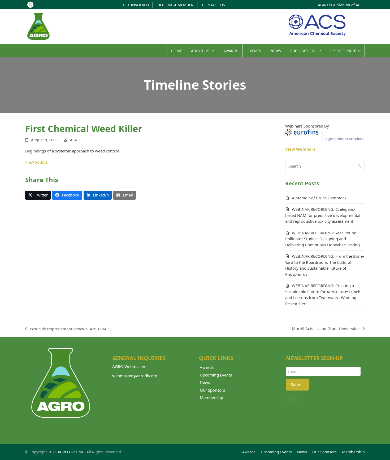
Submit (297, 384)
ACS (359, 4)
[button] (38, 195)
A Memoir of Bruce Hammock (319, 197)
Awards (207, 367)
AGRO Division (70, 451)
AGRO (75, 139)
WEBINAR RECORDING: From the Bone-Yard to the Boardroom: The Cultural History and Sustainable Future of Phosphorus (324, 265)
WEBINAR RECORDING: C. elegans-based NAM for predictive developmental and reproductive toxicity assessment (322, 215)
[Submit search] (359, 166)
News (205, 382)
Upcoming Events (216, 375)
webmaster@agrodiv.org (134, 375)
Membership (211, 397)
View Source (36, 162)
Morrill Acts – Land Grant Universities (326, 329)
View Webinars (300, 149)
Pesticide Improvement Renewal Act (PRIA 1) (68, 329)
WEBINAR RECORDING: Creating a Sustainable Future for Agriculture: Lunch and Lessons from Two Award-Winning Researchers (322, 294)
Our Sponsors (212, 390)
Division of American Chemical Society (317, 25)
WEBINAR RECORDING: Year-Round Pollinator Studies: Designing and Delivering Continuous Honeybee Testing (322, 238)
